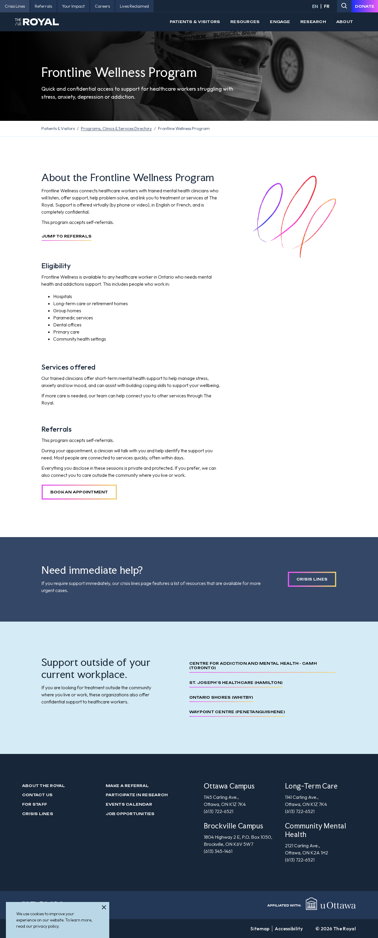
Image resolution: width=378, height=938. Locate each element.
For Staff (34, 804)
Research (313, 21)
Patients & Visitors (195, 21)
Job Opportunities (130, 814)
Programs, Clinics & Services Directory (116, 128)
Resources (245, 21)
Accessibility (289, 929)
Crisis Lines (37, 814)
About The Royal (43, 785)
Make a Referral (127, 785)
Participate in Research (137, 795)
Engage (280, 21)
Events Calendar (129, 804)
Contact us (37, 795)
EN (315, 6)
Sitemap (259, 929)
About (344, 21)
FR (327, 6)
